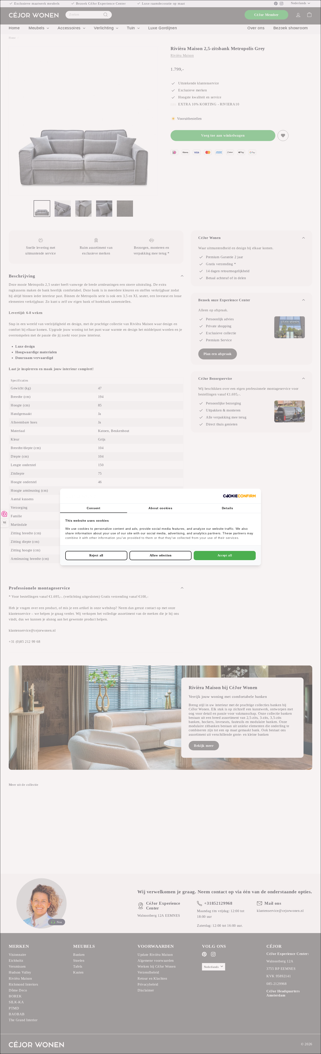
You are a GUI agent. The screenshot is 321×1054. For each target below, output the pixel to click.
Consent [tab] (93, 508)
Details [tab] (227, 508)
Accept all (224, 555)
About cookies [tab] (160, 508)
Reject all (96, 555)
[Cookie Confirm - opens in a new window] (239, 496)
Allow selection (161, 555)
